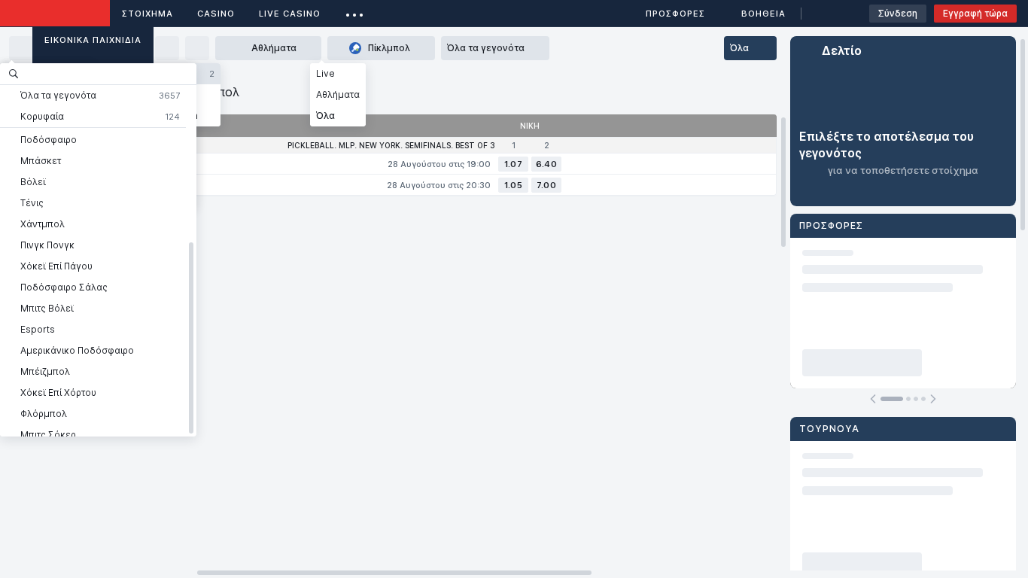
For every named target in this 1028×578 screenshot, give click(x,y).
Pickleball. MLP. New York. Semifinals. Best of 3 (391, 145)
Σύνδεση (897, 13)
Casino (216, 13)
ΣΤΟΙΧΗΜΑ (147, 13)
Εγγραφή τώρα (975, 13)
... (355, 11)
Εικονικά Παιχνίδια (92, 40)
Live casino (290, 13)
